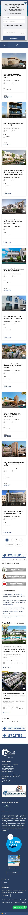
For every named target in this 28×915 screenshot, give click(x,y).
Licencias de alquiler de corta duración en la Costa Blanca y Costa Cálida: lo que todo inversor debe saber (14, 602)
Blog (5, 882)
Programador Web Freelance (18, 902)
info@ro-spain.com (8, 771)
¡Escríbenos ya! (18, 907)
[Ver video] (14, 796)
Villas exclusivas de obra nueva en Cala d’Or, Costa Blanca (12, 75)
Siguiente (9, 544)
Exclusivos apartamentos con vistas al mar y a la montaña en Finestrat (14, 696)
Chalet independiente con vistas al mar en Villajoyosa (13, 317)
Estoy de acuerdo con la (13, 26)
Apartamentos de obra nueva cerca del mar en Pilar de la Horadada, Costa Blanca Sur (14, 172)
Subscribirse (6, 895)
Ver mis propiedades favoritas (11, 721)
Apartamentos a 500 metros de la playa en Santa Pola (13, 512)
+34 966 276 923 (7, 770)
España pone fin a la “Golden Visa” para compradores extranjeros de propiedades (14, 608)
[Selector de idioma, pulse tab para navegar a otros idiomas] (4, 913)
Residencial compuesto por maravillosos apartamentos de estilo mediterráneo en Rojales (14, 649)
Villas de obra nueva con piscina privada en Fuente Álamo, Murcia (12, 414)
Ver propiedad (14, 634)
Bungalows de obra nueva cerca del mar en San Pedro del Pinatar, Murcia (13, 221)
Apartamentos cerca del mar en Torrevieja (13, 124)
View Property (14, 64)
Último (18, 544)
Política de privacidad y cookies (10, 900)
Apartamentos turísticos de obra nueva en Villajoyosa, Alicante (13, 365)
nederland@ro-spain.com (9, 782)
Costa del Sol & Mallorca (14, 873)
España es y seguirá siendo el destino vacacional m (13, 612)
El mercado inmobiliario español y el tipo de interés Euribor (14, 617)
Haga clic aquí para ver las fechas (10, 563)
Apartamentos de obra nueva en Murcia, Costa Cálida (14, 270)
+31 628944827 (7, 780)
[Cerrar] (25, 3)
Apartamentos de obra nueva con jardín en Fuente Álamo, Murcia (14, 463)
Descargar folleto (14, 868)
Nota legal (23, 900)
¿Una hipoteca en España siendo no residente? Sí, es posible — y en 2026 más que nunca (14, 596)
